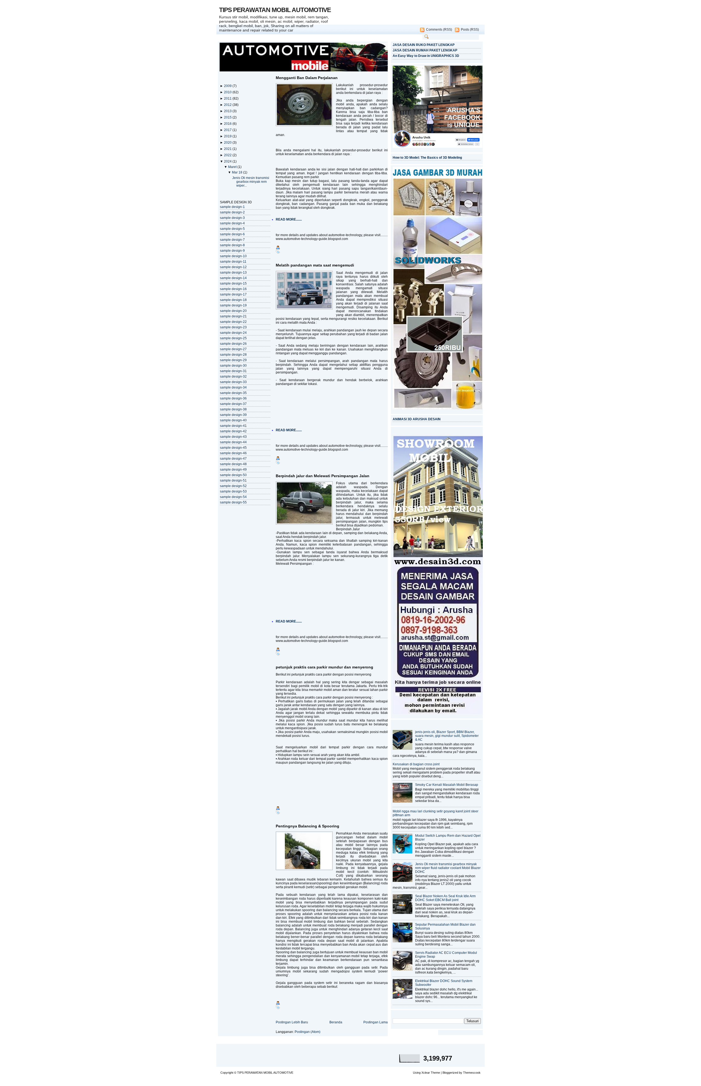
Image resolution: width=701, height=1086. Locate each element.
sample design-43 (233, 437)
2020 (228, 142)
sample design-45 (233, 448)
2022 (228, 155)
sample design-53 (233, 491)
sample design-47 (233, 459)
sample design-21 (233, 316)
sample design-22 (233, 322)
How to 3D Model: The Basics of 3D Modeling (427, 158)
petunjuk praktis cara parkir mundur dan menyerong (324, 667)
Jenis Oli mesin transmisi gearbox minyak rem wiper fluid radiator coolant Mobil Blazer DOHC (448, 868)
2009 (228, 86)
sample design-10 (233, 256)
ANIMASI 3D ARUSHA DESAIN (417, 419)
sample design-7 (232, 240)
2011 (228, 98)
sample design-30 (233, 365)
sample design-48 (233, 464)
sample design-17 (233, 294)
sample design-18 (233, 300)
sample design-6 (232, 234)
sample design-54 (233, 497)
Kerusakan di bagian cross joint (416, 764)
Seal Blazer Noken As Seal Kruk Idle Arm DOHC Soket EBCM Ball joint (445, 898)
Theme (435, 1072)
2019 (228, 136)
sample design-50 (233, 475)
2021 (228, 149)
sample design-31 (233, 371)
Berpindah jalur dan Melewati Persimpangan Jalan (322, 476)
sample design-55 (233, 502)
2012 (228, 105)
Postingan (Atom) (307, 1032)
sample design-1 (232, 207)
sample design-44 (233, 442)
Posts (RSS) (470, 29)
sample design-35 (233, 393)
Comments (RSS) (439, 29)
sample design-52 (233, 486)
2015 (228, 117)
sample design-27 (233, 349)
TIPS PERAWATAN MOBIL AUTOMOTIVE (275, 9)
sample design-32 (233, 376)
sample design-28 (233, 355)
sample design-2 (232, 212)
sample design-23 (233, 327)
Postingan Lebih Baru (292, 1022)
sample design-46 (233, 453)
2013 (228, 111)
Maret (232, 167)
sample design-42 (233, 431)
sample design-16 (233, 289)
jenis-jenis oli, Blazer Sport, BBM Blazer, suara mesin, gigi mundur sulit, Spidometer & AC (447, 736)
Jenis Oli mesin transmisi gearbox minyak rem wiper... (250, 181)
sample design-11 (233, 261)
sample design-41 (233, 426)
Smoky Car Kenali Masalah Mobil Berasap (446, 785)
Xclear (425, 1072)
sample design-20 (233, 311)
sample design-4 (232, 223)
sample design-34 (233, 387)
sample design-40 (233, 420)
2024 (228, 161)
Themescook (472, 1072)
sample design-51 (233, 480)
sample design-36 (233, 398)
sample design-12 (233, 267)
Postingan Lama (375, 1022)
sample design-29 (233, 360)
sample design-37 (233, 404)
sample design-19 (233, 305)
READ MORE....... (289, 219)
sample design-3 (232, 218)
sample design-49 (233, 469)
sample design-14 (233, 278)
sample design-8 (232, 245)
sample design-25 (233, 338)
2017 (228, 130)
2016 (228, 124)
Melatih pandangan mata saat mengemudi (315, 265)
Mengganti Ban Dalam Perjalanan (307, 78)
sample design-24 (233, 333)
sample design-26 (233, 344)
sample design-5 (232, 229)
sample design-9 (232, 251)
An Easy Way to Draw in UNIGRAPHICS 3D (426, 56)
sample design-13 (233, 272)
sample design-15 (233, 283)
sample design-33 (233, 382)
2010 (228, 92)
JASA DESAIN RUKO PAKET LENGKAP (424, 45)
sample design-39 (233, 415)
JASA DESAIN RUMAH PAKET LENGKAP (425, 50)
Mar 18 (237, 172)
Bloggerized (450, 1072)
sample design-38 (233, 409)
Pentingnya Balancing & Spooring (307, 826)
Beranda (335, 1022)
